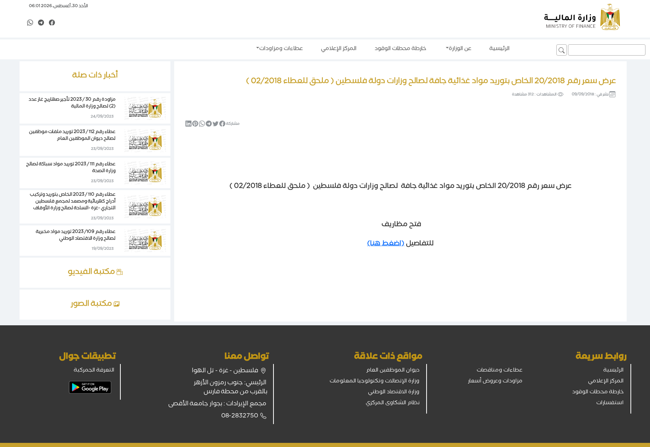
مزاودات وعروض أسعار (495, 382)
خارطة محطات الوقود (598, 392)
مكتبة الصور (92, 304)
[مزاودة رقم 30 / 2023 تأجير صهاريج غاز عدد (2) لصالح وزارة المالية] (145, 109)
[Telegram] (41, 23)
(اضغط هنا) (385, 244)
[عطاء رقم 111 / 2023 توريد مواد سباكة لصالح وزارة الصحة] (145, 173)
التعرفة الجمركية (94, 371)
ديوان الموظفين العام (392, 371)
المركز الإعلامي (606, 382)
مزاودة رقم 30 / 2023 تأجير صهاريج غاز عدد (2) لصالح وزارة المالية (72, 103)
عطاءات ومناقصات (499, 371)
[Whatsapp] (30, 23)
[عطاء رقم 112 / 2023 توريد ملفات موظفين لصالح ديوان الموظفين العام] (145, 141)
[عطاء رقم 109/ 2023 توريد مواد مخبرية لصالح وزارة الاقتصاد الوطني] (145, 241)
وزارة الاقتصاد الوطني (393, 392)
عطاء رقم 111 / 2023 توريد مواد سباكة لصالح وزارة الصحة (70, 168)
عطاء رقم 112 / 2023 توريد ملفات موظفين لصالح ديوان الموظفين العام (72, 135)
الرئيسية (613, 371)
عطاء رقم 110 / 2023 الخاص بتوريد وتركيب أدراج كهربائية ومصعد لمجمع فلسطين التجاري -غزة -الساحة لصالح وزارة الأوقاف (72, 202)
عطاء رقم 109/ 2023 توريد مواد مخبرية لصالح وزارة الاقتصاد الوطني (75, 235)
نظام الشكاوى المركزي (392, 403)
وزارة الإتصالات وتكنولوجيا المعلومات (374, 382)
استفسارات (610, 403)
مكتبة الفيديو (92, 273)
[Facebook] (52, 23)
